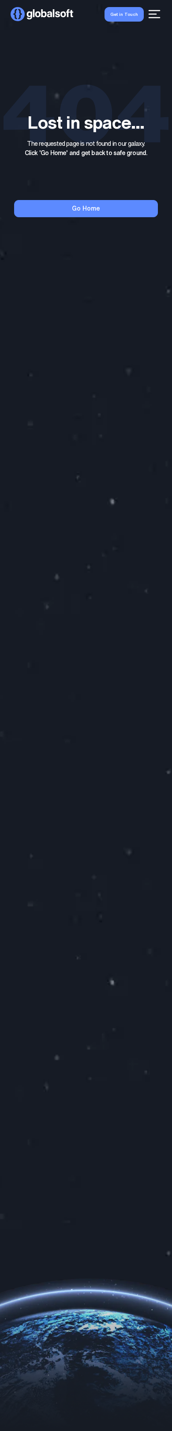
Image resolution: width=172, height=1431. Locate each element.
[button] (42, 14)
